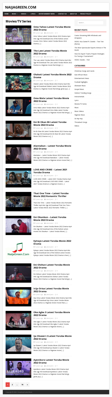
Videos (23, 14)
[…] (40, 44)
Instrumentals (79, 97)
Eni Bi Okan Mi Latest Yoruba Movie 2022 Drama (49, 123)
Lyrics (33, 14)
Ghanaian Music (80, 86)
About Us (73, 14)
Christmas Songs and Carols (84, 71)
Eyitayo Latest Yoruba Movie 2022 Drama (52, 242)
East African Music (81, 75)
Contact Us (62, 14)
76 (22, 385)
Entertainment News (47, 14)
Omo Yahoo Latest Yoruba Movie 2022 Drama (52, 28)
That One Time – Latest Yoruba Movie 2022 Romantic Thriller (51, 195)
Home (6, 14)
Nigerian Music (79, 115)
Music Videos (79, 111)
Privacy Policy (85, 14)
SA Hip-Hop (78, 119)
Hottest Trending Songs (82, 93)
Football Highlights (81, 82)
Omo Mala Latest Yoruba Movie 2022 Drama (51, 100)
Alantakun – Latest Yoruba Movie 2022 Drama (52, 147)
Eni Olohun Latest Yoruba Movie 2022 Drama (51, 266)
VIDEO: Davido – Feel (82, 60)
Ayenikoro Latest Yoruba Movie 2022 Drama (51, 361)
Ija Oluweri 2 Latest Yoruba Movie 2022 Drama (52, 337)
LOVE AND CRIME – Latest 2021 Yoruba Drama (50, 171)
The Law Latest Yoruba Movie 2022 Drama (50, 52)
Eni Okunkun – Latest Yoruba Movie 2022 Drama (49, 218)
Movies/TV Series (80, 104)
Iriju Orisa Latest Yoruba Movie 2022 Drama (51, 290)
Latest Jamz (49, 33)
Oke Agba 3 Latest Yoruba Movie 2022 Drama (51, 314)
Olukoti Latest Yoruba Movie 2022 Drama (52, 76)
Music (14, 14)
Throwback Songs (80, 122)
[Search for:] (90, 23)
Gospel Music (79, 89)
